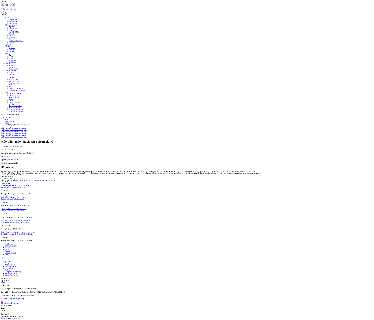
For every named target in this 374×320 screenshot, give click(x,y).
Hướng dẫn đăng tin (11, 273)
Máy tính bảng (13, 28)
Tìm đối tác (12, 67)
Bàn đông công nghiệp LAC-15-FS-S (12, 199)
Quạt (10, 85)
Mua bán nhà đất (14, 21)
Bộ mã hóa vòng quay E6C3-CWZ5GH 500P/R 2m (17, 234)
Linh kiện (12, 44)
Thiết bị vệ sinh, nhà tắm (16, 88)
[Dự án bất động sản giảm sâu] (10, 114)
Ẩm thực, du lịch (14, 97)
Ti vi (10, 39)
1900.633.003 (5, 280)
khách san (48, 180)
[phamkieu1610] (6, 156)
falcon (53, 180)
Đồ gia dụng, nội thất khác (17, 90)
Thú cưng (12, 95)
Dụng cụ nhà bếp (14, 83)
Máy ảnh (11, 34)
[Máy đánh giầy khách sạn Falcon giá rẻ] (13, 128)
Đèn (10, 86)
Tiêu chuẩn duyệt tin (11, 268)
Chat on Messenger (18, 318)
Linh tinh (11, 100)
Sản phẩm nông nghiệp (16, 111)
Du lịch (7, 123)
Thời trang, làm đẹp (15, 93)
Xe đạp (11, 58)
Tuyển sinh (12, 48)
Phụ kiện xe (12, 62)
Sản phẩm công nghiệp (16, 109)
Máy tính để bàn (14, 32)
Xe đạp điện (12, 60)
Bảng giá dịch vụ (10, 265)
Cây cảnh (11, 104)
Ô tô (10, 55)
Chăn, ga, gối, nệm (14, 81)
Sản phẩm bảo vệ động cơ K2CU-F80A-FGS (15, 187)
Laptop (11, 30)
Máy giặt (11, 74)
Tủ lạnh (11, 72)
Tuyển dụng (12, 49)
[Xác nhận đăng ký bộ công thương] (12, 298)
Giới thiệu (8, 261)
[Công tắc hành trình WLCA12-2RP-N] (13, 209)
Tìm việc (11, 51)
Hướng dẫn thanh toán (12, 275)
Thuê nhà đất (13, 23)
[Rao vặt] (8, 6)
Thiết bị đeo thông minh (16, 41)
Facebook (8, 285)
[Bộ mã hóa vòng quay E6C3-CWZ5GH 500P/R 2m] (17, 232)
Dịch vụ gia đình (14, 69)
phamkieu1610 (13, 160)
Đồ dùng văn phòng (15, 107)
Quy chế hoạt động (10, 266)
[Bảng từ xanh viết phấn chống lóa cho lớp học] (16, 220)
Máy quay (12, 35)
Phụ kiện (11, 42)
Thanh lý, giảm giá (14, 102)
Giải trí (11, 99)
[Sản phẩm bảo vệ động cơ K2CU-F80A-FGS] (15, 185)
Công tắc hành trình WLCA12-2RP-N (12, 210)
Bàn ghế (11, 78)
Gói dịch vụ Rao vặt (9, 9)
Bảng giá (7, 263)
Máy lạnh (11, 76)
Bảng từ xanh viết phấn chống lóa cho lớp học (15, 222)
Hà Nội (7, 119)
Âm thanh (12, 37)
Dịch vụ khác (13, 65)
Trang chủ (8, 118)
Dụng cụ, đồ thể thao (15, 106)
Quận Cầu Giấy (9, 121)
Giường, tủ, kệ (13, 79)
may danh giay (39, 180)
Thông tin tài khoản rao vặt (13, 272)
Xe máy (11, 56)
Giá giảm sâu (13, 20)
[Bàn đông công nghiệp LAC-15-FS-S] (13, 197)
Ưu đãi (7, 270)
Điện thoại (12, 27)
